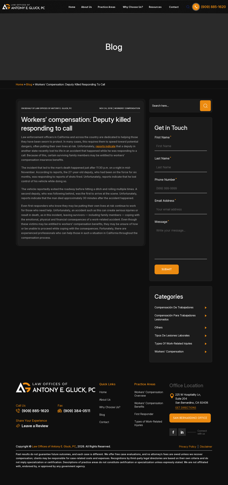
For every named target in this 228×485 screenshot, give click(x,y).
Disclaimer (206, 446)
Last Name (162, 158)
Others (159, 327)
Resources (155, 7)
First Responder (143, 414)
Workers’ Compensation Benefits (148, 404)
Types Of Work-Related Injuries (173, 343)
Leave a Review (35, 426)
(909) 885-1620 (35, 411)
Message (161, 221)
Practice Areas (106, 7)
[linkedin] (182, 432)
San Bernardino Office (190, 418)
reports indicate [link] (106, 146)
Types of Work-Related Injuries (148, 423)
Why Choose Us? (133, 7)
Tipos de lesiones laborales (172, 335)
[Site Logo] (23, 7)
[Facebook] (173, 432)
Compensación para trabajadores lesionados (175, 317)
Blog (29, 84)
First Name (162, 137)
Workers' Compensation (127, 108)
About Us (86, 7)
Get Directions (185, 407)
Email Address (164, 200)
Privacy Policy (187, 446)
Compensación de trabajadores (174, 307)
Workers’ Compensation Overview (148, 393)
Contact (174, 7)
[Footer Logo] (55, 388)
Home (72, 7)
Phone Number (165, 179)
